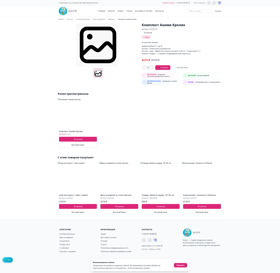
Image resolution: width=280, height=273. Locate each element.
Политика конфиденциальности (114, 248)
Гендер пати (65, 244)
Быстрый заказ (182, 67)
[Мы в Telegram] (209, 3)
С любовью (64, 248)
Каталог (111, 11)
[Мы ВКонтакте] (214, 3)
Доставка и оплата (143, 11)
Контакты (159, 11)
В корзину (164, 67)
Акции (121, 11)
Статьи (129, 11)
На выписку (64, 241)
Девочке (111, 19)
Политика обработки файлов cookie (116, 251)
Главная (101, 11)
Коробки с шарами (68, 251)
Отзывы (104, 241)
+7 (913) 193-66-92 (183, 3)
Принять (181, 265)
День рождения (99, 19)
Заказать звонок (168, 3)
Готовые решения (83, 19)
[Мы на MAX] (219, 3)
